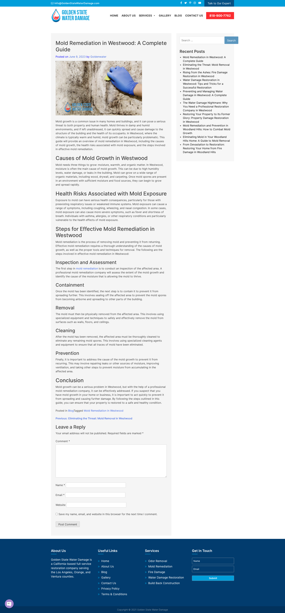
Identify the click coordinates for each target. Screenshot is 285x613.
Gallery (165, 15)
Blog (71, 410)
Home (114, 15)
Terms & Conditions (114, 594)
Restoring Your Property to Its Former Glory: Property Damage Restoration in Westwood (206, 117)
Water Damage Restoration (166, 577)
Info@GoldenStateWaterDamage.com (76, 3)
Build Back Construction (164, 583)
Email (60, 495)
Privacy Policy (110, 588)
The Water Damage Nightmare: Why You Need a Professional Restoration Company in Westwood (206, 106)
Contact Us (194, 15)
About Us (129, 15)
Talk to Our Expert (219, 3)
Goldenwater (98, 56)
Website (60, 505)
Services (145, 15)
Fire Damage (156, 572)
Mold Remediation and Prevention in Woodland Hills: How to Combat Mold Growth (206, 129)
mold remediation (87, 268)
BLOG (178, 15)
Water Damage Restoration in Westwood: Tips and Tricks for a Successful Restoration (203, 83)
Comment (63, 441)
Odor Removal (157, 561)
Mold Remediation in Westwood (103, 410)
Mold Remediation (160, 566)
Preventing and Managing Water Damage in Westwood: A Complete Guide (205, 95)
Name (60, 485)
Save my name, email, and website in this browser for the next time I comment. (108, 514)
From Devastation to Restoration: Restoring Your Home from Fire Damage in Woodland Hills (203, 148)
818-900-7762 (220, 15)
